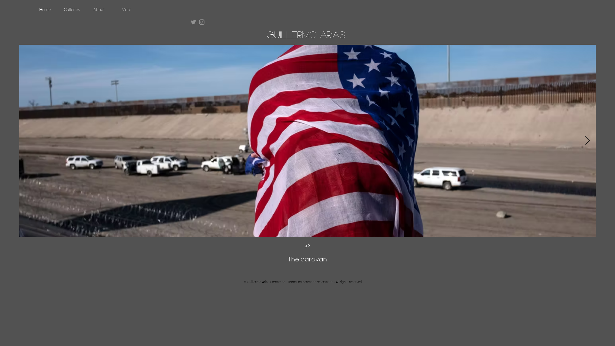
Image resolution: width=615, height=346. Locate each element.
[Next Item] (587, 140)
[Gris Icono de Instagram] (201, 22)
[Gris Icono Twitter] (193, 22)
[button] (307, 246)
